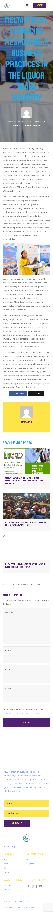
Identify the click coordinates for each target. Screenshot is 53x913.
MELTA (11, 901)
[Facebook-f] (36, 886)
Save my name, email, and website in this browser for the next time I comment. (23, 711)
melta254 (40, 121)
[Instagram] (32, 886)
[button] (27, 5)
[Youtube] (40, 886)
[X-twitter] (27, 886)
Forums (18, 125)
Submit (26, 722)
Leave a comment (33, 125)
